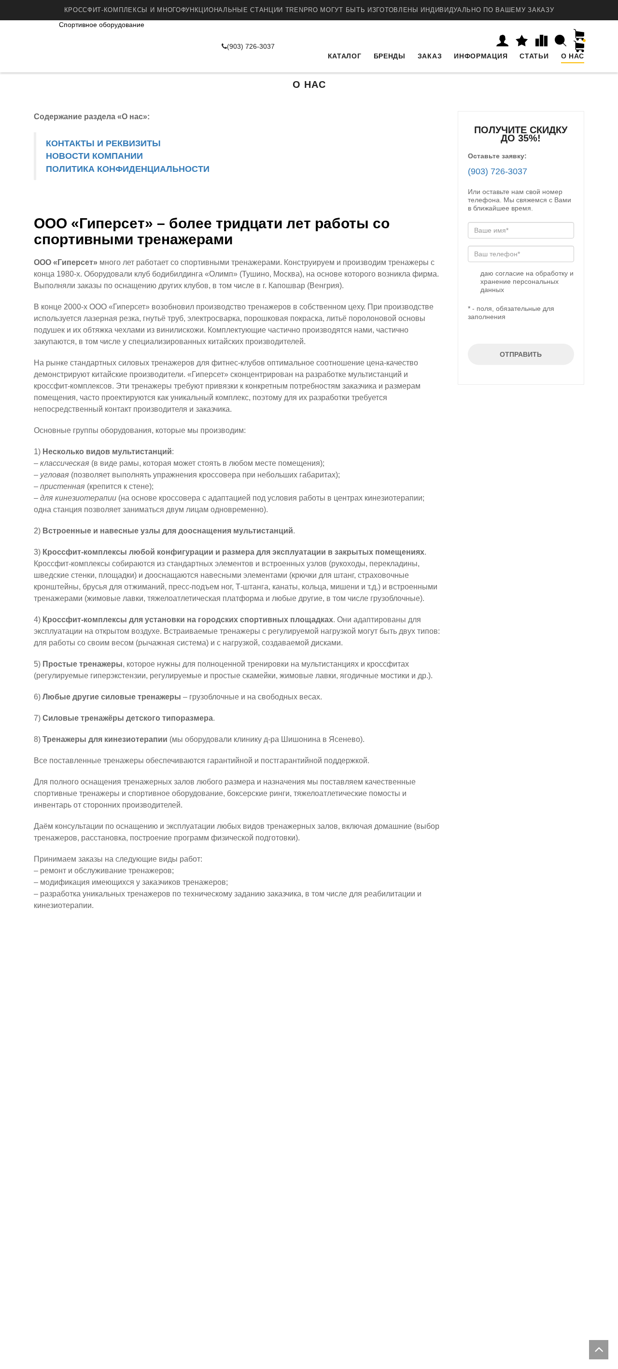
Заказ (430, 56)
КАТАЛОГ (345, 56)
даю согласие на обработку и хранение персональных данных (527, 281)
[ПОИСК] (560, 40)
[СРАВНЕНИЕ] (541, 40)
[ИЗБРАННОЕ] (522, 40)
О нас (573, 56)
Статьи (534, 56)
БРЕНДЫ (390, 56)
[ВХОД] (502, 40)
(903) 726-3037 (251, 46)
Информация (480, 56)
